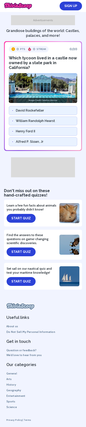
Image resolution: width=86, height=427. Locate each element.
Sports (10, 401)
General (11, 373)
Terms (27, 419)
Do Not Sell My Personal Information (30, 332)
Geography (13, 390)
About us (12, 326)
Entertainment (15, 396)
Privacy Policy (14, 419)
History (11, 384)
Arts (9, 379)
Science (11, 407)
